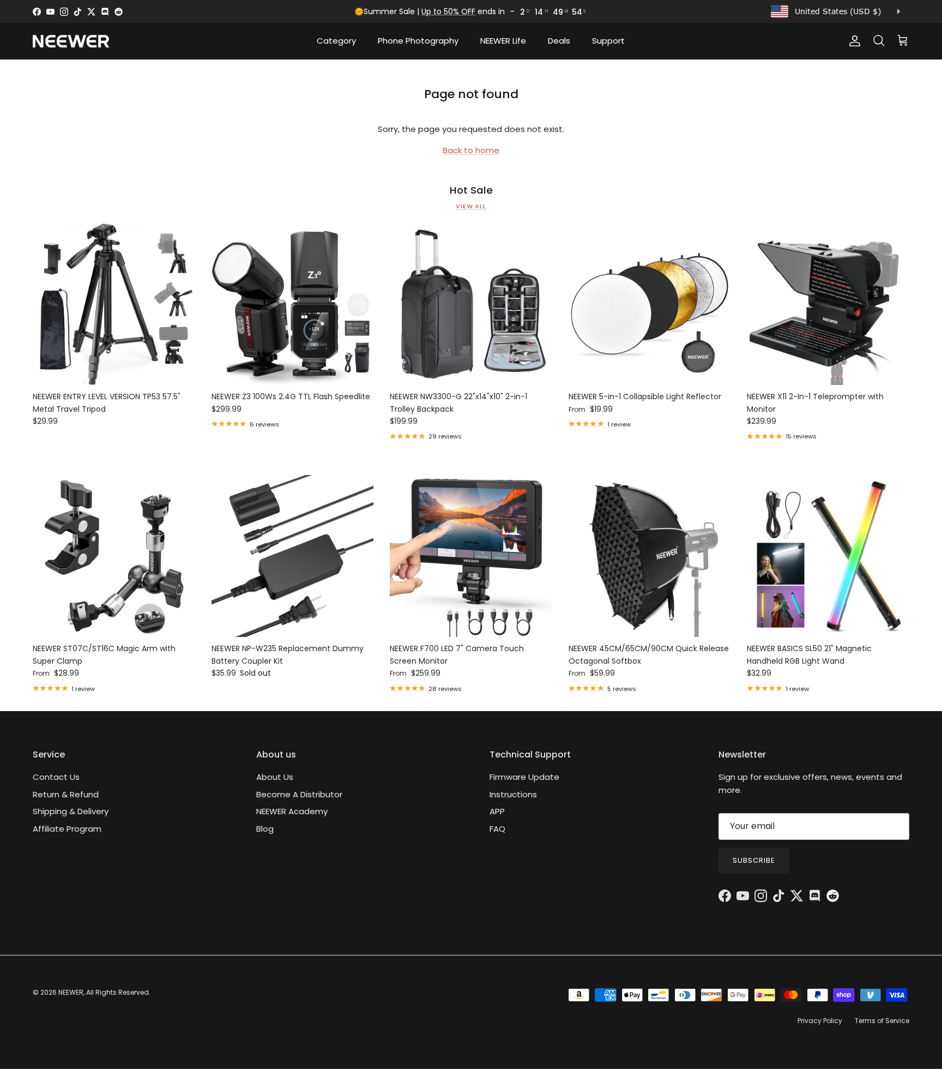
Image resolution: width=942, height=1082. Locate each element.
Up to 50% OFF (448, 11)
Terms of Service (882, 1020)
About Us (274, 777)
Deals (559, 40)
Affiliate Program (67, 828)
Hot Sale (471, 190)
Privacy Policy (820, 1020)
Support (608, 40)
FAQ (497, 828)
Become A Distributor (299, 794)
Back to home (471, 150)
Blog (265, 828)
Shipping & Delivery (70, 811)
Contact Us (56, 777)
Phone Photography (418, 40)
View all (471, 206)
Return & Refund (66, 794)
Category (336, 40)
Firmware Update (524, 777)
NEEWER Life (503, 40)
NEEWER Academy (292, 811)
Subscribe (754, 860)
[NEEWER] (71, 41)
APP (497, 811)
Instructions (513, 794)
